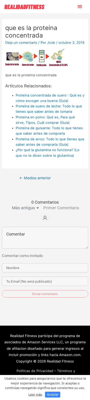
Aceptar (52, 394)
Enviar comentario (45, 294)
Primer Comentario (61, 207)
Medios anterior (35, 178)
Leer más (35, 394)
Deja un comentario (21, 42)
